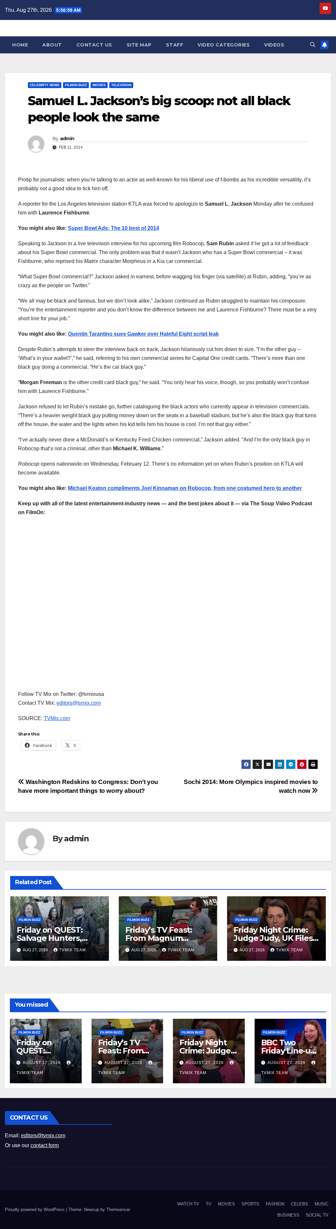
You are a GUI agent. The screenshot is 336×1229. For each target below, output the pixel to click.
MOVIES (99, 85)
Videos (274, 45)
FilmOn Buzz (76, 85)
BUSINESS (288, 1215)
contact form (45, 1145)
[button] (312, 44)
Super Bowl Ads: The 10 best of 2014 (113, 228)
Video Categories (224, 45)
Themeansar (118, 1209)
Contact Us (94, 45)
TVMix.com (57, 718)
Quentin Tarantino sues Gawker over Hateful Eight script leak (143, 334)
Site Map (139, 45)
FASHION (275, 1203)
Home (20, 45)
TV (208, 1203)
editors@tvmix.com (78, 703)
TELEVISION (121, 85)
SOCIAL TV (317, 1215)
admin (67, 138)
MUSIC (321, 1203)
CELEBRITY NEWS (44, 85)
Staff (174, 45)
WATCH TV (188, 1203)
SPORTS (250, 1203)
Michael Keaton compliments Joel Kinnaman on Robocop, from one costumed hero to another (185, 488)
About (52, 45)
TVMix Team (72, 950)
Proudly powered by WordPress (35, 1209)
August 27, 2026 (42, 1062)
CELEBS (299, 1203)
